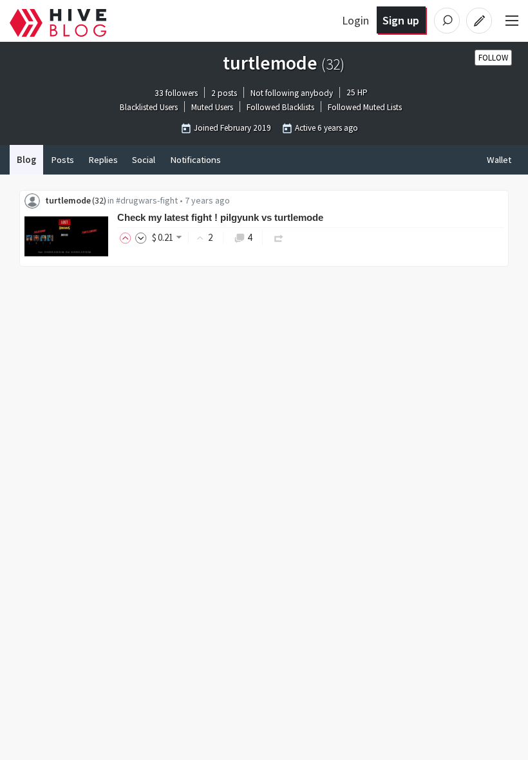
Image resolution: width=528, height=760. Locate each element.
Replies (103, 160)
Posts (62, 160)
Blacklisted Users (149, 107)
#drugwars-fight (147, 200)
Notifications (195, 160)
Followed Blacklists (280, 107)
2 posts (224, 93)
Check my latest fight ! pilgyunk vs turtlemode (220, 217)
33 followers (176, 93)
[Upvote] (127, 237)
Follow (493, 57)
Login (355, 20)
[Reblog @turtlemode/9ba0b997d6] (279, 237)
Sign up (400, 20)
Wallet (499, 160)
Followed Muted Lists (365, 107)
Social (143, 160)
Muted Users (212, 107)
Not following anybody (291, 93)
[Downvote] (141, 237)
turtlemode (68, 200)
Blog (26, 160)
